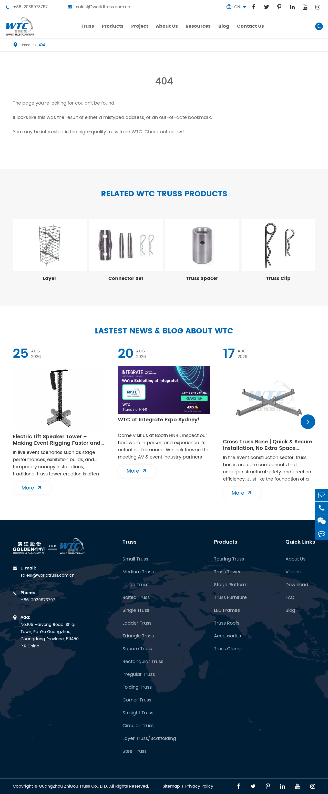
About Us (295, 559)
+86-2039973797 (26, 7)
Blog (290, 610)
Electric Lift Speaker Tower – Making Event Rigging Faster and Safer (56, 440)
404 (42, 45)
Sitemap (171, 786)
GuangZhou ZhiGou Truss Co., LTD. (73, 786)
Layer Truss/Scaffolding (149, 738)
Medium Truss (138, 572)
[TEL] (321, 508)
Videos (293, 572)
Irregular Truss (138, 674)
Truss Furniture (230, 597)
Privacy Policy (199, 786)
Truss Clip (278, 278)
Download (296, 584)
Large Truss (135, 584)
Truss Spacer (202, 278)
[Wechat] (321, 520)
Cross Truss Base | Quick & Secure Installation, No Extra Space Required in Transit (267, 445)
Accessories (227, 636)
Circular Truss (137, 725)
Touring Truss (229, 559)
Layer (49, 278)
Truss (129, 542)
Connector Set (125, 278)
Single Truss (135, 610)
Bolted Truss (136, 597)
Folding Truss (137, 687)
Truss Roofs (226, 623)
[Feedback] (321, 533)
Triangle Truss (138, 636)
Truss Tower (227, 572)
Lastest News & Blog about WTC (164, 331)
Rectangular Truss (142, 661)
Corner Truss (136, 700)
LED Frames (227, 610)
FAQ (289, 597)
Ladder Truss (136, 623)
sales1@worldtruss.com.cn (99, 7)
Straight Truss (137, 713)
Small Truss (135, 559)
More (32, 488)
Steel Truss (134, 751)
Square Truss (137, 649)
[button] (308, 421)
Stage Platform (231, 584)
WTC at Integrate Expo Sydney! (159, 420)
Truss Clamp (228, 649)
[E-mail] (321, 495)
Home (25, 45)
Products (225, 542)
